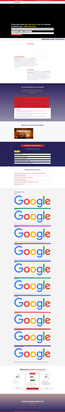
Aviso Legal (15, 411)
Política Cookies (25, 411)
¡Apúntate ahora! (32, 403)
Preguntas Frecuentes (36, 411)
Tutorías (44, 2)
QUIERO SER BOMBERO (16, 34)
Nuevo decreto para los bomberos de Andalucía (23, 177)
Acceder (41, 2)
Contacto (17, 151)
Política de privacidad (20, 411)
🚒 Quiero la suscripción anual (32, 388)
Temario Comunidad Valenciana (38, 0)
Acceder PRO (46, 388)
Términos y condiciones (30, 411)
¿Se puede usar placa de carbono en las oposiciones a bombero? (26, 182)
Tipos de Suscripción (48, 2)
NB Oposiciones (17, 174)
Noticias (50, 0)
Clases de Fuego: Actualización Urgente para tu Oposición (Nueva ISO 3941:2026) (29, 173)
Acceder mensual (18, 388)
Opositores (24, 174)
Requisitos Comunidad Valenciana (45, 0)
